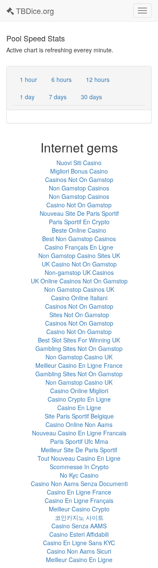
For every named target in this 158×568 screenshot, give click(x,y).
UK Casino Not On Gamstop (79, 264)
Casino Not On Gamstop (79, 205)
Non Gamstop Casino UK (79, 357)
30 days (91, 96)
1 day (27, 96)
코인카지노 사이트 (79, 517)
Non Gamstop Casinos (79, 188)
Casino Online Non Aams (79, 424)
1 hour (28, 79)
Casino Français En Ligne (79, 247)
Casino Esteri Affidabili (79, 534)
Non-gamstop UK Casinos (79, 272)
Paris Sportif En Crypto (79, 221)
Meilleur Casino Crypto (79, 509)
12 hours (98, 79)
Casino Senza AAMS (79, 526)
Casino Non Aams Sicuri (79, 551)
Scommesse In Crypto (79, 466)
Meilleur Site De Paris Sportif (79, 450)
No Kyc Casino (79, 475)
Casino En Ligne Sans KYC (79, 542)
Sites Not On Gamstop (79, 314)
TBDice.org (34, 10)
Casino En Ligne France (79, 492)
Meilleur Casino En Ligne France (79, 365)
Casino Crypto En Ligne (79, 399)
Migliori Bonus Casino (79, 171)
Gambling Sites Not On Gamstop (79, 348)
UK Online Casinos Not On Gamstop (79, 281)
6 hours (61, 79)
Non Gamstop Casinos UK (79, 289)
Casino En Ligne (79, 407)
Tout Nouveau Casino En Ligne (79, 458)
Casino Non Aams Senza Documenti (79, 483)
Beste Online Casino (79, 230)
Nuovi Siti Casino (79, 162)
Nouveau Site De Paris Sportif (79, 213)
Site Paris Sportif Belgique (79, 416)
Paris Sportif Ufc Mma (79, 441)
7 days (58, 96)
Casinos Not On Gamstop (79, 179)
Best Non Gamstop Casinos (79, 238)
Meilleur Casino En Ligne (79, 559)
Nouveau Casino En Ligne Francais (79, 433)
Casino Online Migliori (79, 390)
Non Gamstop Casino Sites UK (79, 255)
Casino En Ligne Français (79, 500)
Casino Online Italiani (79, 298)
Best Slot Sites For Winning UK (79, 340)
